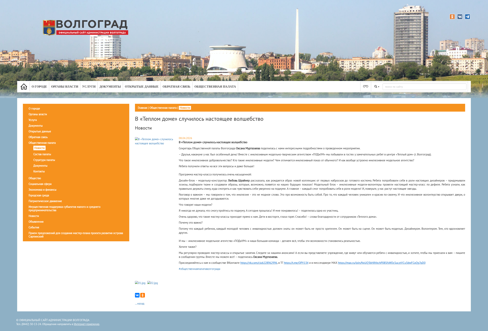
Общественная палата (215, 86)
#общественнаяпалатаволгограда (199, 269)
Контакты (39, 171)
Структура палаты (44, 160)
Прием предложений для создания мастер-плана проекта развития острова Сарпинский (76, 234)
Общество (35, 178)
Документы (110, 86)
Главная (142, 108)
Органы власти (64, 86)
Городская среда (39, 195)
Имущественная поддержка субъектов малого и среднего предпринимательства (64, 208)
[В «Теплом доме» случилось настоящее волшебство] (156, 141)
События (34, 227)
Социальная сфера (40, 184)
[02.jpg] (152, 283)
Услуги (89, 86)
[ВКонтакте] (137, 295)
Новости (39, 148)
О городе (39, 86)
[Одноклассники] (142, 295)
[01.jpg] (140, 283)
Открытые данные (142, 86)
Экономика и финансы (42, 189)
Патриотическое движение (45, 201)
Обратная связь (176, 86)
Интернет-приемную (86, 324)
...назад (139, 303)
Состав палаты (42, 154)
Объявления (36, 221)
